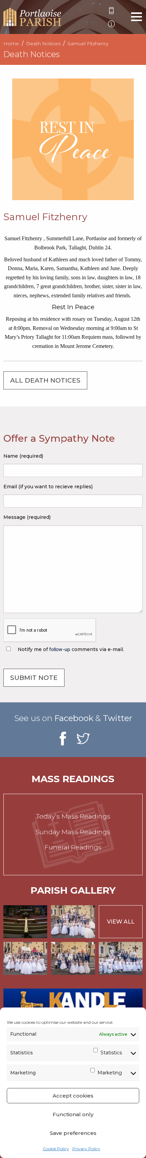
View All (120, 921)
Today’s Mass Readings (73, 816)
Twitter (117, 718)
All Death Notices (45, 380)
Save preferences (73, 1133)
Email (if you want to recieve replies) (48, 487)
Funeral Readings (73, 847)
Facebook (73, 718)
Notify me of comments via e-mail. (70, 649)
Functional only (73, 1114)
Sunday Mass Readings (73, 832)
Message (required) (27, 517)
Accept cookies (73, 1095)
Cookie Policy (56, 1148)
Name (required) (23, 456)
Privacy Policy (86, 1148)
